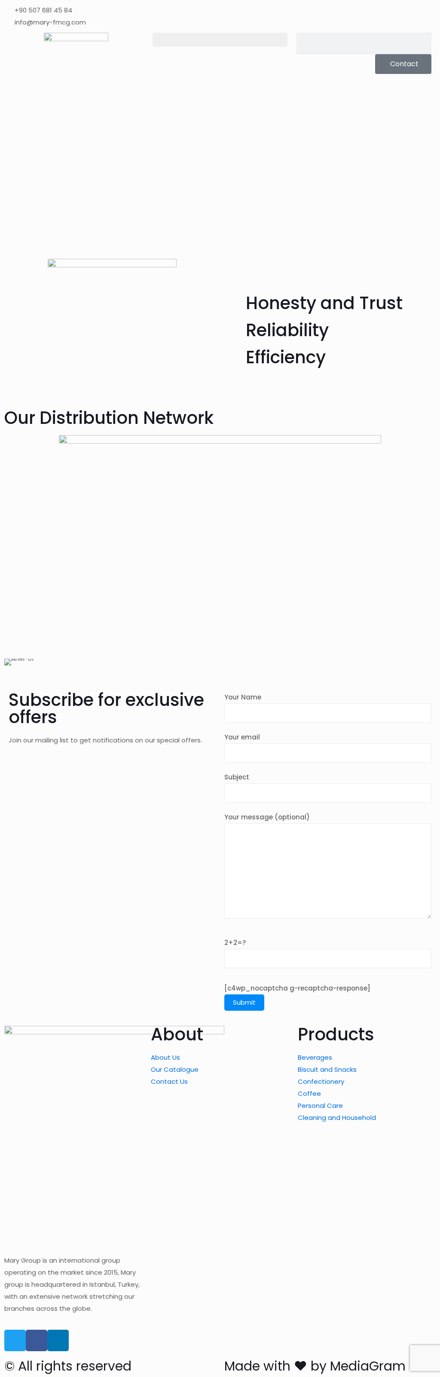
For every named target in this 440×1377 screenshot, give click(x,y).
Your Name (242, 697)
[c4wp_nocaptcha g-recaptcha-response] (297, 988)
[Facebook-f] (36, 1340)
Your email (242, 737)
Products (336, 1034)
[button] (220, 40)
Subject (236, 777)
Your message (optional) (267, 817)
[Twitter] (15, 1340)
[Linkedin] (58, 1340)
